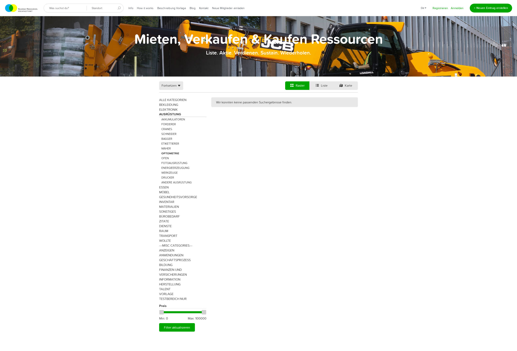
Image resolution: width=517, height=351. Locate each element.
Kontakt (204, 8)
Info (130, 8)
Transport (168, 235)
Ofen (165, 158)
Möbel (164, 192)
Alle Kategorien (172, 100)
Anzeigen (166, 250)
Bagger (166, 139)
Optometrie (170, 153)
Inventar (166, 202)
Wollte (165, 240)
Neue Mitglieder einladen (228, 8)
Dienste (165, 226)
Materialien (169, 206)
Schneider (169, 134)
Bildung (165, 265)
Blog (192, 8)
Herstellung (170, 284)
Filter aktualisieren (177, 327)
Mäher (166, 148)
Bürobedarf (169, 216)
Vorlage (166, 294)
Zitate (164, 221)
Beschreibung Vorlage (171, 8)
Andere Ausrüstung (176, 182)
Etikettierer (170, 144)
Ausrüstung (170, 114)
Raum (163, 231)
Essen (164, 187)
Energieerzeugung (175, 168)
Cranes (166, 129)
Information (169, 279)
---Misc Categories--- (175, 245)
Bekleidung (168, 104)
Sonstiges (167, 211)
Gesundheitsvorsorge (178, 197)
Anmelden (457, 8)
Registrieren (440, 8)
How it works (145, 8)
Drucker (167, 178)
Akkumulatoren (173, 119)
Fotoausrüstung (174, 163)
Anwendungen (171, 255)
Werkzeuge (169, 173)
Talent (164, 289)
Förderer (168, 124)
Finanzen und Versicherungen (173, 272)
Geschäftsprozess (175, 260)
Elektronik (168, 109)
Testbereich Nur (173, 298)
